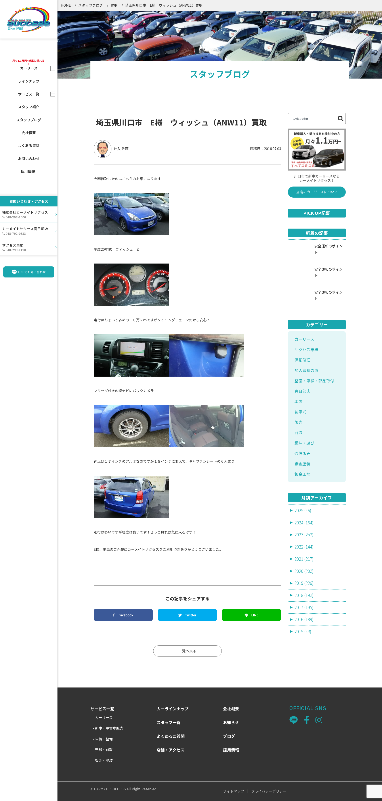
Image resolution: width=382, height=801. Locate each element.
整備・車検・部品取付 (314, 380)
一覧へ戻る (187, 650)
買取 (114, 5)
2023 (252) (303, 534)
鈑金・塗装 (104, 760)
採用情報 (28, 171)
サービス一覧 (28, 93)
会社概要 (29, 132)
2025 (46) (302, 510)
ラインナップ (28, 81)
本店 (298, 401)
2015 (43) (302, 631)
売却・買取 (104, 749)
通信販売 (302, 453)
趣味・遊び (304, 443)
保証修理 (302, 360)
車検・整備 (104, 738)
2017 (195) (303, 607)
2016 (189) (303, 619)
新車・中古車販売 (109, 728)
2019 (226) (303, 583)
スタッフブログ (28, 119)
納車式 (300, 411)
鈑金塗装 (302, 463)
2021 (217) (303, 559)
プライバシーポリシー (268, 791)
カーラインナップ (173, 708)
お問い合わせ (28, 158)
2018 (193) (303, 595)
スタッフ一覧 (169, 722)
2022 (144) (303, 547)
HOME (66, 5)
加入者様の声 (306, 370)
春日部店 (302, 391)
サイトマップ (233, 791)
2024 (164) (303, 523)
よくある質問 (28, 145)
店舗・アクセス (170, 750)
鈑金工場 (302, 474)
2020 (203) (303, 571)
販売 (298, 422)
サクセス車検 (306, 349)
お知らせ (231, 722)
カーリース (304, 339)
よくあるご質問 (171, 736)
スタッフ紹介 (28, 106)
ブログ (229, 736)
